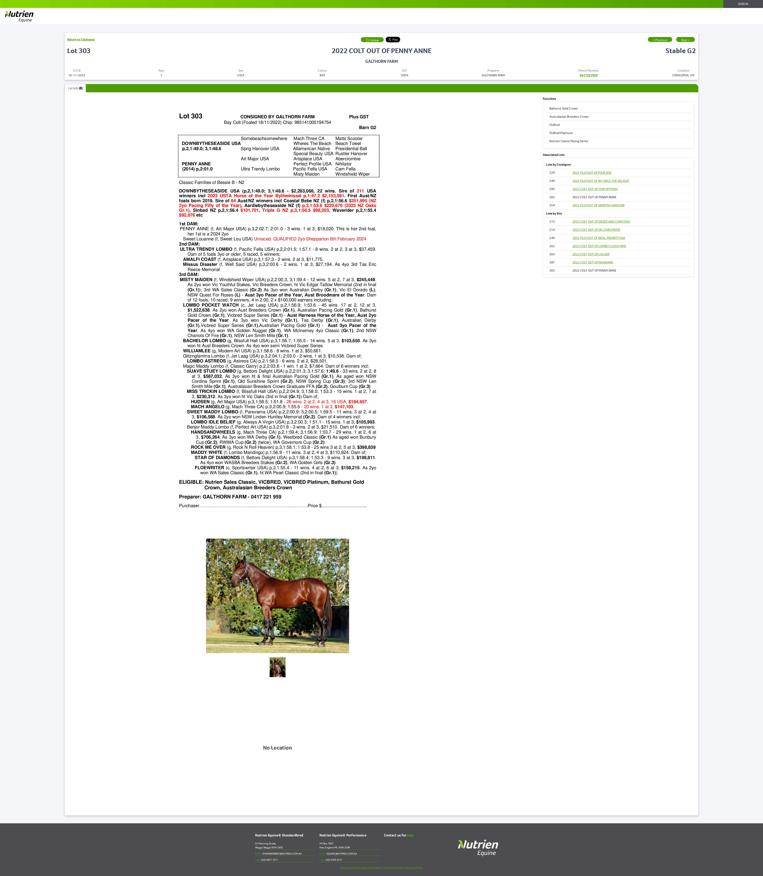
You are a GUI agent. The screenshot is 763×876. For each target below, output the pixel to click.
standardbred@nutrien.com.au (278, 853)
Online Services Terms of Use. (403, 867)
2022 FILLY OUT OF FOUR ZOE (591, 173)
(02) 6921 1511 (266, 859)
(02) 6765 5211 (331, 859)
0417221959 (589, 75)
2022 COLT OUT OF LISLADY (591, 254)
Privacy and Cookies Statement (361, 867)
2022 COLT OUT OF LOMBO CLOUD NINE (599, 246)
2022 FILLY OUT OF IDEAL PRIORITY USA (598, 238)
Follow (374, 40)
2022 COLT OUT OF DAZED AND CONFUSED (601, 221)
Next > (685, 40)
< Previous (660, 40)
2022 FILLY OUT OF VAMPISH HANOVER (598, 205)
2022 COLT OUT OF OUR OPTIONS (595, 189)
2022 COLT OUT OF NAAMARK (592, 262)
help (410, 835)
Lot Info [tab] (73, 88)
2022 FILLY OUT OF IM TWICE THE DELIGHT (600, 181)
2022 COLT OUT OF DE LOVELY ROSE (596, 230)
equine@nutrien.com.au (338, 853)
